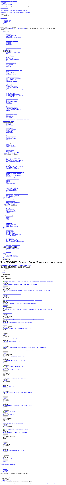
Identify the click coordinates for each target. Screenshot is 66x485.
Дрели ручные (9, 184)
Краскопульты (9, 85)
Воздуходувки (9, 103)
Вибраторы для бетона (11, 74)
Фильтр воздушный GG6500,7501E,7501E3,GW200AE (15, 432)
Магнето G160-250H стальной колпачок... (12, 294)
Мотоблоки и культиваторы (12, 41)
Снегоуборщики (9, 44)
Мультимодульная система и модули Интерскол (16, 89)
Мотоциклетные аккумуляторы (12, 249)
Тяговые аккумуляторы (11, 250)
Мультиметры (9, 223)
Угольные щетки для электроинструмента (15, 241)
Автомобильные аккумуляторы (12, 248)
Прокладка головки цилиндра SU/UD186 (12, 341)
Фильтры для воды (10, 150)
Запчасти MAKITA (10, 231)
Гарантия (5, 22)
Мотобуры (8, 49)
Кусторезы (8, 110)
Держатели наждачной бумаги (12, 195)
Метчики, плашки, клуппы (12, 191)
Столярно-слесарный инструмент (13, 177)
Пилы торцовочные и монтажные (13, 78)
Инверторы (8, 123)
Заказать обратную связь (6, 3)
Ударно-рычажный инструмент (12, 179)
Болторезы (8, 180)
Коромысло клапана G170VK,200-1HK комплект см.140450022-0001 (18, 405)
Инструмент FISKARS (11, 167)
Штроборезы (8, 66)
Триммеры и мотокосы (11, 35)
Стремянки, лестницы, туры (12, 188)
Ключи (7, 169)
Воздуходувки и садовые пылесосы (13, 37)
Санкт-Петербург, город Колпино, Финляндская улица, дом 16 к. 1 (15, 12)
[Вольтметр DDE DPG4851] (9, 411)
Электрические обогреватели (12, 199)
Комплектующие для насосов (12, 148)
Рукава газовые (9, 126)
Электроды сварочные (11, 138)
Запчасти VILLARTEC (11, 233)
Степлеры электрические (11, 86)
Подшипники (9, 242)
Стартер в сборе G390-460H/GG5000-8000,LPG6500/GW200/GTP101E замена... (20, 284)
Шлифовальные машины (11, 60)
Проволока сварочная (10, 137)
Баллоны (8, 139)
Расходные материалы (10, 157)
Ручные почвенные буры (11, 101)
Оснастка (8, 155)
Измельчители (9, 104)
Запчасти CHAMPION (11, 232)
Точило (7, 71)
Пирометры (8, 225)
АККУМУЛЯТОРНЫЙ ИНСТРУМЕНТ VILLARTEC (17, 119)
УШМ (7, 53)
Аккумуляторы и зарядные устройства (14, 160)
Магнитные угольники (11, 136)
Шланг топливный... (7, 313)
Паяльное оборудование (11, 183)
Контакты (5, 24)
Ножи (7, 182)
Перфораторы (9, 55)
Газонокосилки (9, 36)
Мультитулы (8, 176)
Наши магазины (4, 8)
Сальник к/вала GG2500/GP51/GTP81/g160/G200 (14, 360)
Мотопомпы (8, 43)
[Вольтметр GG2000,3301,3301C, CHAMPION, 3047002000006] (17, 328)
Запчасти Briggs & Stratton (11, 239)
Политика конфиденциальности (8, 464)
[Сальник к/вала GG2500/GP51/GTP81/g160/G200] (14, 356)
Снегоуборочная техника (11, 107)
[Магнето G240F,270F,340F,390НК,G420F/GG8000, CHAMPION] (17, 392)
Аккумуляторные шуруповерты (13, 52)
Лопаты (7, 174)
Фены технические (10, 72)
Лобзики (7, 57)
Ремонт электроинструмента (12, 256)
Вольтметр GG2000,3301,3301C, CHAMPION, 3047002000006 (16, 331)
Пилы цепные (9, 117)
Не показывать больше (52, 483)
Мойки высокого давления (11, 114)
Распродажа (5, 23)
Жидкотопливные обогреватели (13, 202)
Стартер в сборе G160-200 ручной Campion (12, 369)
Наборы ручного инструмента (12, 168)
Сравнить (3, 272)
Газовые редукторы (10, 125)
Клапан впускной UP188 (8, 386)
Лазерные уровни (9, 216)
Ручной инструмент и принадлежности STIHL (16, 166)
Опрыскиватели (9, 115)
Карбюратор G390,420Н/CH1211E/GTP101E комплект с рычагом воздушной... (20, 303)
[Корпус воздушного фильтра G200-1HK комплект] (14, 446)
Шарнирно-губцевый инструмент (13, 175)
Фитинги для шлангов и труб (12, 152)
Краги (7, 134)
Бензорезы (8, 39)
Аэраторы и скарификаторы (12, 108)
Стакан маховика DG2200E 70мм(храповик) (13, 423)
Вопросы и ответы (7, 21)
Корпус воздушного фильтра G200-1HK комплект (14, 450)
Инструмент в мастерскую (11, 196)
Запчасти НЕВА (9, 237)
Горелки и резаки (9, 128)
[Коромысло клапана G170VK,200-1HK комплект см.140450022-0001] (18, 401)
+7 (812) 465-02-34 (13, 1)
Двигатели (8, 46)
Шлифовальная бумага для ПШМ (13, 158)
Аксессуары (8, 252)
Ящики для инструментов (11, 190)
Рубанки (7, 68)
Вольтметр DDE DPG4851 (9, 414)
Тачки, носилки (9, 118)
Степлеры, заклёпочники (11, 187)
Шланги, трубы (9, 151)
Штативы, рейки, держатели (12, 226)
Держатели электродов (11, 129)
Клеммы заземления (10, 130)
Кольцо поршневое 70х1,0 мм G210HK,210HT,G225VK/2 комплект (18, 440)
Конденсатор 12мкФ (7, 458)
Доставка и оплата (7, 20)
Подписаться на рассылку (6, 4)
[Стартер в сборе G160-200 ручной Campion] (13, 366)
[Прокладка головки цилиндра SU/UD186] (12, 337)
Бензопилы (8, 34)
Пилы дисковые (9, 58)
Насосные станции (10, 145)
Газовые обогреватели (10, 201)
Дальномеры (8, 217)
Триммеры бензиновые (11, 111)
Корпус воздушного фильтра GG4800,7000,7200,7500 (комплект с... (18, 322)
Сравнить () (3, 2)
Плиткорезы (8, 186)
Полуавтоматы (9, 124)
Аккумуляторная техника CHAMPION (14, 95)
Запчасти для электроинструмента (13, 234)
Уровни (7, 218)
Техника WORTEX (10, 96)
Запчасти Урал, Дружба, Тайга (12, 240)
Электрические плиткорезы (12, 81)
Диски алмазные (9, 159)
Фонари (7, 88)
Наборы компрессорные (11, 211)
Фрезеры (8, 65)
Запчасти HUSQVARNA (11, 235)
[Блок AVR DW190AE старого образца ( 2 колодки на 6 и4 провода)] (16, 265)
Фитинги (8, 212)
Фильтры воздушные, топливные (13, 245)
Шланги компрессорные (11, 210)
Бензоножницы (9, 38)
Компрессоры (9, 206)
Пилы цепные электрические (12, 79)
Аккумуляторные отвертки (12, 61)
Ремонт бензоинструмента (11, 255)
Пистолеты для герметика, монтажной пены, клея (17, 194)
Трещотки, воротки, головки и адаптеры (15, 172)
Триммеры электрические (11, 112)
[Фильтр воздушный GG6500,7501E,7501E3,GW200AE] (15, 429)
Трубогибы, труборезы (11, 189)
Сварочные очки (9, 132)
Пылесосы (8, 80)
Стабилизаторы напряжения (12, 87)
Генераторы (8, 42)
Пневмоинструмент (10, 209)
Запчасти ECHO (9, 238)
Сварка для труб (9, 83)
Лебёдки (7, 192)
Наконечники (9, 131)
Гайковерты (8, 67)
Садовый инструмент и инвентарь (13, 173)
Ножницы (8, 181)
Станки (7, 73)
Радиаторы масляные (10, 203)
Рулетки (7, 219)
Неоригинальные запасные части (13, 243)
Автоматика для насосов (11, 146)
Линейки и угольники (10, 220)
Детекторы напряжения (11, 224)
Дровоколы (8, 106)
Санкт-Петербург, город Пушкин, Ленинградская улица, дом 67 (15, 10)
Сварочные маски (10, 133)
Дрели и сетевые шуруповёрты (12, 59)
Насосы (7, 144)
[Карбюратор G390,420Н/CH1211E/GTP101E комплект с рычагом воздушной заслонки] (22, 300)
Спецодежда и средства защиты (13, 161)
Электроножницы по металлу (12, 77)
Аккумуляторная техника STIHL (13, 94)
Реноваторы (8, 75)
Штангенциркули (9, 221)
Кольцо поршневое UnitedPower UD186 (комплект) (14, 378)
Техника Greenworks (10, 93)
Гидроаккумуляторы (10, 147)
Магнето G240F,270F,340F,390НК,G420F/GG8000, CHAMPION (17, 395)
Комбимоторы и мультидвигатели (13, 48)
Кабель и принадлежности (11, 140)
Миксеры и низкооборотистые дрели (14, 70)
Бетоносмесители (9, 82)
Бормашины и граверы (11, 63)
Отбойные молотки (10, 56)
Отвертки (8, 170)
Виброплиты (8, 45)
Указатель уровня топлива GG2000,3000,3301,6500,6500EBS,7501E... (18, 350)
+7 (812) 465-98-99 (5, 1)
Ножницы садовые (10, 116)
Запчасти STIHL (9, 230)
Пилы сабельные (9, 64)
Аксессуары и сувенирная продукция (14, 162)
